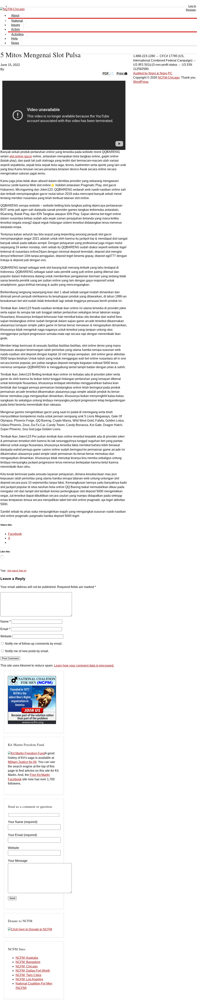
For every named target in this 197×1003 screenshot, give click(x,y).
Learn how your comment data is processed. (84, 665)
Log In (192, 5)
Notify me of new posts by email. (27, 651)
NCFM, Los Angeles (29, 979)
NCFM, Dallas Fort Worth (33, 970)
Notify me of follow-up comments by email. (33, 643)
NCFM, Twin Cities (28, 975)
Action (15, 29)
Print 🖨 (122, 73)
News (15, 43)
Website (6, 636)
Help (14, 38)
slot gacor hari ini (16, 570)
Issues (15, 25)
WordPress (140, 81)
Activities (17, 34)
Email (5, 629)
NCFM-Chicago (168, 77)
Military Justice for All (22, 762)
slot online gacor (20, 156)
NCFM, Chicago (27, 966)
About (15, 15)
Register (191, 9)
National (17, 20)
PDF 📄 (108, 73)
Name (5, 621)
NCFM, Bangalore (28, 962)
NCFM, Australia (27, 957)
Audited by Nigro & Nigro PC (152, 73)
